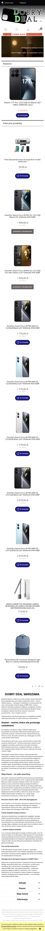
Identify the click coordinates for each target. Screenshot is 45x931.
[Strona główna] (22, 15)
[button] (5, 30)
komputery (14, 796)
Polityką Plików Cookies (8, 926)
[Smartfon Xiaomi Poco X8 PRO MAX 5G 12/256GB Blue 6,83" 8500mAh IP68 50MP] (22, 366)
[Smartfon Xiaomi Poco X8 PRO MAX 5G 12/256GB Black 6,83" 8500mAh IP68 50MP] (22, 311)
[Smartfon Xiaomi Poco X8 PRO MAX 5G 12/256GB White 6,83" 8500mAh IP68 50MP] (22, 422)
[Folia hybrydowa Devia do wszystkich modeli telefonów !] (22, 144)
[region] (22, 46)
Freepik (13, 920)
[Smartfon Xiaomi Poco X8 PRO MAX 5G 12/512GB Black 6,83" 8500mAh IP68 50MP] (22, 478)
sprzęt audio (31, 794)
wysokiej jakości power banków (16, 837)
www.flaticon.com (24, 920)
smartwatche (5, 796)
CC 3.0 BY (39, 920)
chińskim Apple (6, 764)
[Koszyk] (39, 30)
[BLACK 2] (22, 34)
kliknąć (30, 826)
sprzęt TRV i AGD (28, 796)
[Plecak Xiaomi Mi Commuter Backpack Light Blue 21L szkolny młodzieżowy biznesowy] (22, 644)
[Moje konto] (28, 30)
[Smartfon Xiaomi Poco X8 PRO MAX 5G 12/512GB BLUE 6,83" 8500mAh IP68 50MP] (22, 533)
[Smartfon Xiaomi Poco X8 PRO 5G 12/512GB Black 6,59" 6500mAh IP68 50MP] (22, 200)
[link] (22, 46)
